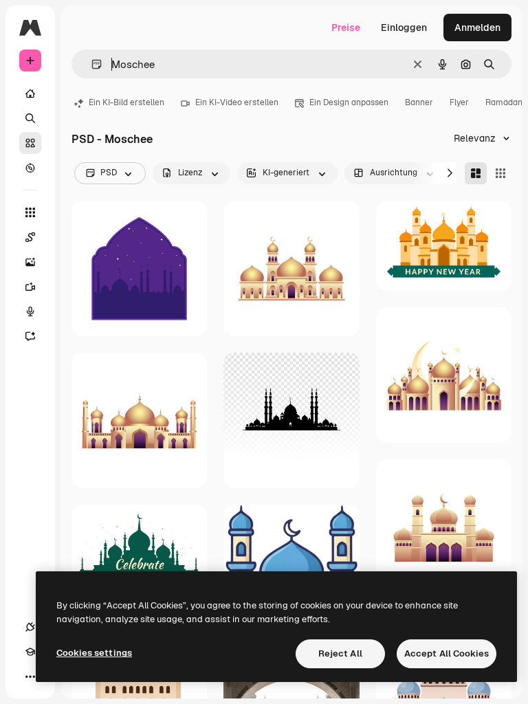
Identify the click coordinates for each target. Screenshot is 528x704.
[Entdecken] (30, 168)
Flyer (459, 102)
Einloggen (404, 27)
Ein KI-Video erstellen (236, 102)
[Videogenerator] (30, 287)
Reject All (340, 653)
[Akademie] (30, 652)
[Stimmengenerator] (30, 311)
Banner (419, 102)
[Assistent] (30, 336)
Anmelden (477, 27)
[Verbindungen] (30, 627)
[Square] (501, 173)
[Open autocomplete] (91, 64)
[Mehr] (30, 677)
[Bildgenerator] (30, 262)
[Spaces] (30, 237)
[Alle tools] (30, 212)
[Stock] (30, 143)
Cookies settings (94, 653)
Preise (345, 27)
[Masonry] (476, 173)
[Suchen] (30, 118)
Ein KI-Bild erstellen (126, 102)
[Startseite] (30, 93)
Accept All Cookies (446, 653)
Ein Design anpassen (348, 102)
